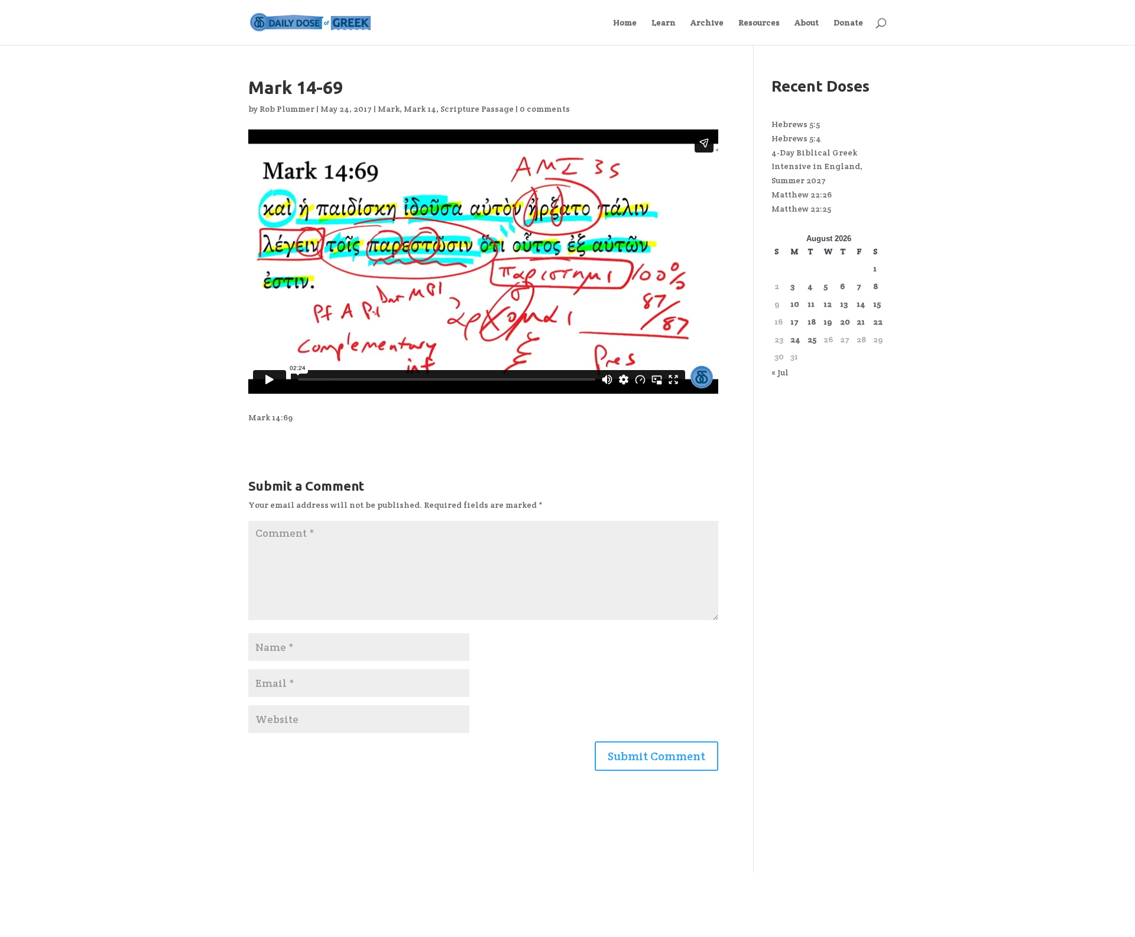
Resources (759, 23)
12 (827, 304)
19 (827, 321)
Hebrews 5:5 (795, 124)
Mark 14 (420, 108)
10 (794, 304)
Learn (663, 23)
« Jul (780, 372)
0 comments (545, 108)
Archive (707, 23)
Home (625, 23)
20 (845, 321)
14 (861, 304)
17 (794, 321)
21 (861, 321)
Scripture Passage (477, 108)
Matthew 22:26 (801, 194)
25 (812, 339)
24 (795, 339)
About (806, 23)
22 (878, 321)
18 (812, 321)
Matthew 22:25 (801, 208)
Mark (389, 108)
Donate (848, 23)
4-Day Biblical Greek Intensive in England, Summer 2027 (816, 166)
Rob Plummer (287, 108)
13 (844, 304)
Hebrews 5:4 (796, 138)
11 (811, 304)
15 (877, 304)
